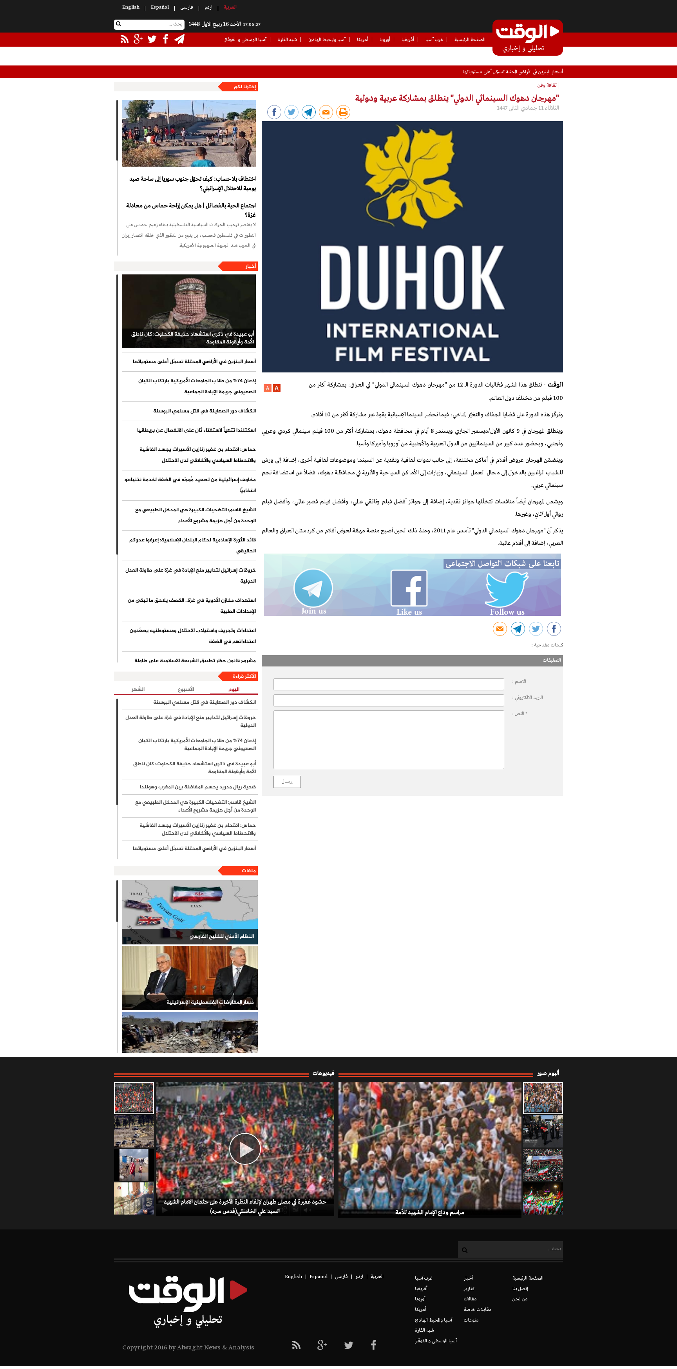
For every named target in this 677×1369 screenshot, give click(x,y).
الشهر (138, 690)
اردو (208, 7)
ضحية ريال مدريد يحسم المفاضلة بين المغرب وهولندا (198, 787)
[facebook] (374, 1346)
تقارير (469, 1289)
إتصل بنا (520, 1289)
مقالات (470, 1299)
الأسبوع (186, 690)
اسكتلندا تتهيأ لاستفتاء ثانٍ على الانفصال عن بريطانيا (196, 430)
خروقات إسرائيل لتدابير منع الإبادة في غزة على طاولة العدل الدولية (190, 576)
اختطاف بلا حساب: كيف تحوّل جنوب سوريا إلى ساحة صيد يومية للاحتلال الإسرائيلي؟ (192, 183)
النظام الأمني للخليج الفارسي (222, 937)
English (130, 7)
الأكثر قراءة (244, 676)
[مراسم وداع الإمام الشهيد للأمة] (543, 1098)
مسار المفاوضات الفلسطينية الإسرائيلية (210, 1002)
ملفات (249, 871)
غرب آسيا (434, 40)
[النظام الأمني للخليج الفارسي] (190, 912)
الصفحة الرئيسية (469, 40)
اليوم (233, 690)
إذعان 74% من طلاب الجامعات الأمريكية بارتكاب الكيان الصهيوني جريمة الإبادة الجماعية (197, 386)
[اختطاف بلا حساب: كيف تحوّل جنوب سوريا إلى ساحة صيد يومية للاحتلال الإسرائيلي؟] (189, 133)
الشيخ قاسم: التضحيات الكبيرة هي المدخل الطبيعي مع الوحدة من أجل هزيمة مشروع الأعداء (195, 515)
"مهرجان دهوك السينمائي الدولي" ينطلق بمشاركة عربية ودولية (457, 98)
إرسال (287, 782)
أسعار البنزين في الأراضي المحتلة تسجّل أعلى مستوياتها (513, 72)
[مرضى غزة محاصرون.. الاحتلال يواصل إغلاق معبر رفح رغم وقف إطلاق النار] (134, 1198)
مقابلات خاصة (478, 1310)
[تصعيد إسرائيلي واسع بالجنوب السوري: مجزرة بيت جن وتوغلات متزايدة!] (134, 1131)
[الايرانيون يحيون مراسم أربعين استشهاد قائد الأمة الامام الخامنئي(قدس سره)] (543, 1131)
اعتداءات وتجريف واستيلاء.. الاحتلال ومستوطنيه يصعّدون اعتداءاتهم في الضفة (193, 636)
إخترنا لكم (245, 87)
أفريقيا (408, 40)
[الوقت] (527, 38)
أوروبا (385, 40)
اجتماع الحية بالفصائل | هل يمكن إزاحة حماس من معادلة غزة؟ (191, 210)
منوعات (471, 1320)
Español (160, 7)
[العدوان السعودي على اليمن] (190, 1044)
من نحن (520, 1299)
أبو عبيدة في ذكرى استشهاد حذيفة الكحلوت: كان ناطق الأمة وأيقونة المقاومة (192, 338)
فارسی (186, 7)
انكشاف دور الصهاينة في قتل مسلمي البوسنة (204, 411)
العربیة (230, 7)
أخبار (251, 266)
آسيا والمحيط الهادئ (327, 40)
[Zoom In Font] (276, 391)
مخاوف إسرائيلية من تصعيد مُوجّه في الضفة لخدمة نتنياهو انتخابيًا (190, 485)
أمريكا (362, 40)
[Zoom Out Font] (268, 391)
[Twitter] (349, 1346)
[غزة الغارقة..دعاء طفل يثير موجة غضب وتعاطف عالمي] (134, 1165)
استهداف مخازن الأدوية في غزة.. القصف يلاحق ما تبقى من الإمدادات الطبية (192, 606)
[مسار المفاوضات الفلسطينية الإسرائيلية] (190, 978)
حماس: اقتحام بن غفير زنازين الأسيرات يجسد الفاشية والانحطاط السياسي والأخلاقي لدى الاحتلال (197, 455)
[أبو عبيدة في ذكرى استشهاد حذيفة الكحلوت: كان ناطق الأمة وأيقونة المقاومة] (189, 311)
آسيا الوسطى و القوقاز (245, 40)
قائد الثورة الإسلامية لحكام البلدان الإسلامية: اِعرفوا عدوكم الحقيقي (192, 546)
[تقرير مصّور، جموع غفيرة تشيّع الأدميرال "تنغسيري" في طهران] (543, 1165)
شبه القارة (287, 40)
